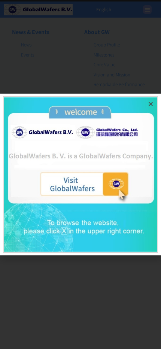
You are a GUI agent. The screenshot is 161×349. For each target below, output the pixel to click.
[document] (80, 174)
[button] (151, 104)
